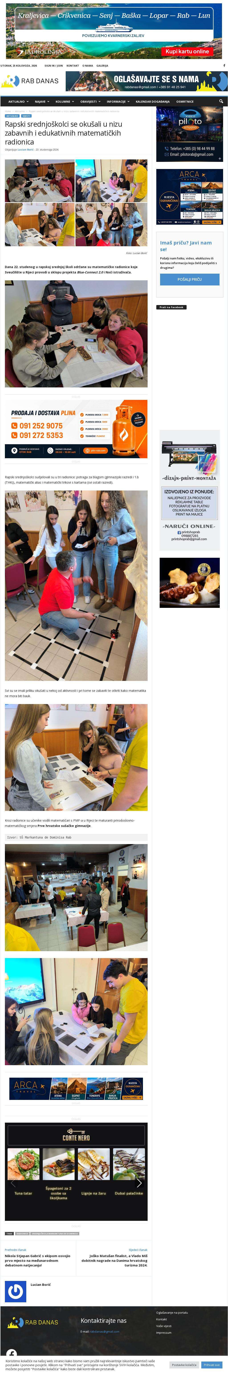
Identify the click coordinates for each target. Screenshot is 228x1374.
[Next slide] (139, 1183)
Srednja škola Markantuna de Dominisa (55, 1233)
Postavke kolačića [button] (184, 1365)
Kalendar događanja (153, 102)
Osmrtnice (184, 102)
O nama (87, 65)
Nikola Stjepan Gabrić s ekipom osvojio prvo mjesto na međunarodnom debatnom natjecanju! (37, 1260)
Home (8, 111)
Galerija (102, 65)
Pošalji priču (190, 279)
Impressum (163, 1333)
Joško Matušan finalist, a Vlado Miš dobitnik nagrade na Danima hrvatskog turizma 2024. (114, 1260)
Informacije (116, 102)
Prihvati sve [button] (212, 1365)
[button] (221, 101)
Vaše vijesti (163, 1326)
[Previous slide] (13, 1183)
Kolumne (63, 102)
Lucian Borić (26, 149)
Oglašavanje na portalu (172, 1313)
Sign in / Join (54, 65)
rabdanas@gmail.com (104, 1331)
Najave (40, 102)
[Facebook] (224, 65)
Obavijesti (88, 102)
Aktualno (16, 102)
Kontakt (73, 65)
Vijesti (26, 115)
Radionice (22, 1233)
